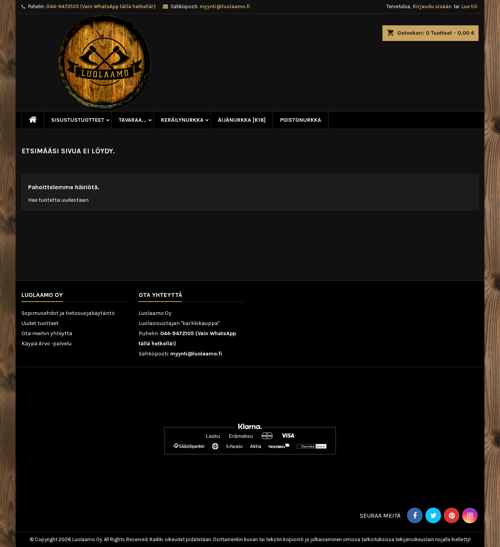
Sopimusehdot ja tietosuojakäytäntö (68, 313)
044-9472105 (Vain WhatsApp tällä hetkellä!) (100, 6)
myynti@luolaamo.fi (225, 6)
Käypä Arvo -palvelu (46, 343)
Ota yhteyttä (160, 294)
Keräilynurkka (182, 120)
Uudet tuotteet (40, 323)
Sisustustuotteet (77, 120)
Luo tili (469, 6)
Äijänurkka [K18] (242, 120)
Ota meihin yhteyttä (46, 333)
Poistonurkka (300, 120)
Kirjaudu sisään (432, 6)
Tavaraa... (132, 120)
